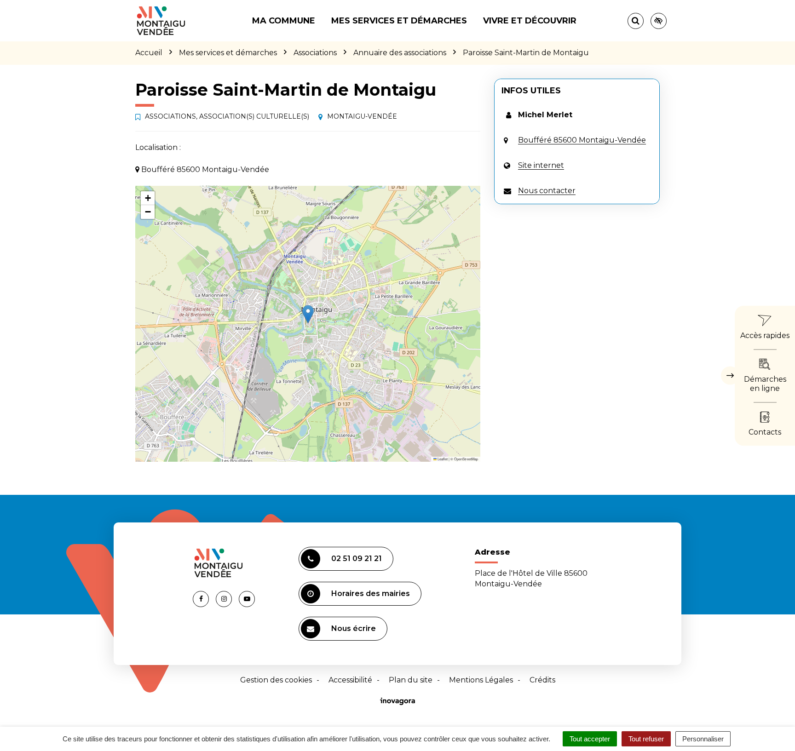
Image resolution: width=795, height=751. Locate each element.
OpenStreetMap (466, 458)
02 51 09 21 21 (356, 558)
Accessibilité (350, 680)
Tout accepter (590, 739)
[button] (308, 314)
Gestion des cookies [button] (276, 680)
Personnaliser (703, 739)
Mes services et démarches (399, 21)
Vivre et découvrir (529, 21)
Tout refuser (646, 739)
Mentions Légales (481, 680)
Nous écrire (353, 628)
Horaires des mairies (370, 593)
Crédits (542, 680)
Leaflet (442, 458)
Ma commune (283, 21)
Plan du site (410, 680)
